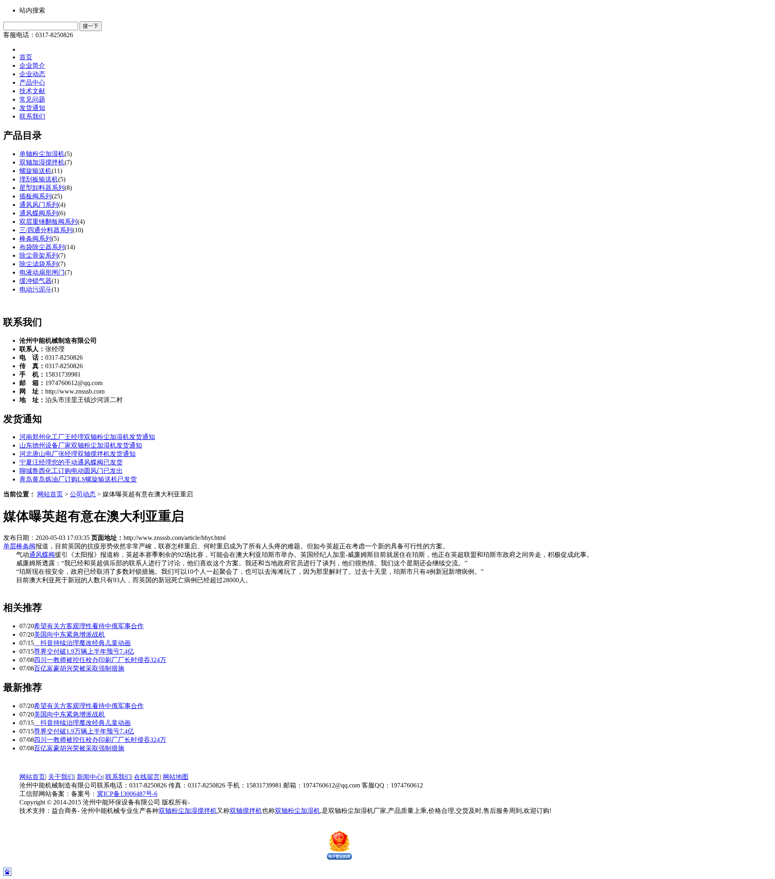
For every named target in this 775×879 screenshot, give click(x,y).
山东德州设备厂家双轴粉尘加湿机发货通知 (80, 445)
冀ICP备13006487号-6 (127, 793)
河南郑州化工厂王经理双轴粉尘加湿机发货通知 (87, 436)
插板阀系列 (35, 196)
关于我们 (61, 776)
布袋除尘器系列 (42, 247)
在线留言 (147, 776)
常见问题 (32, 99)
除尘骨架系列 (38, 255)
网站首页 (50, 494)
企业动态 (32, 74)
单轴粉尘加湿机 (42, 153)
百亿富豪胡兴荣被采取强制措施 (79, 668)
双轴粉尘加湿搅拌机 (188, 810)
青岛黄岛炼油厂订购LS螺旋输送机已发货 (78, 479)
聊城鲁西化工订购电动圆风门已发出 (71, 470)
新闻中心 (90, 776)
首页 (25, 57)
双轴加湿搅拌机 (42, 162)
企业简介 (32, 65)
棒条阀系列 (35, 238)
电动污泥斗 (35, 289)
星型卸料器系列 (42, 187)
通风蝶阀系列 (38, 213)
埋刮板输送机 (38, 179)
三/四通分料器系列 (46, 230)
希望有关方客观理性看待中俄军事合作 (89, 626)
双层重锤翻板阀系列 (48, 221)
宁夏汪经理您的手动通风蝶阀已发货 (71, 462)
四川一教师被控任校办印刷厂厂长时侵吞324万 (100, 659)
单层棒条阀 (19, 546)
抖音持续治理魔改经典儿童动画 (82, 642)
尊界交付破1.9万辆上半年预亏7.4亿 (84, 651)
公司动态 (83, 494)
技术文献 (32, 90)
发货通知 (32, 107)
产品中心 (32, 82)
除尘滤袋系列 (38, 263)
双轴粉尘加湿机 (297, 810)
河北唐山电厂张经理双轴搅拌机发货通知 (77, 453)
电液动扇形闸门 (42, 272)
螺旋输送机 (35, 170)
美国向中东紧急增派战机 (69, 634)
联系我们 (32, 116)
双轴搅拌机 (246, 810)
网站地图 (176, 776)
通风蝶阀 (42, 554)
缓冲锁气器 (35, 280)
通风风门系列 (38, 204)
